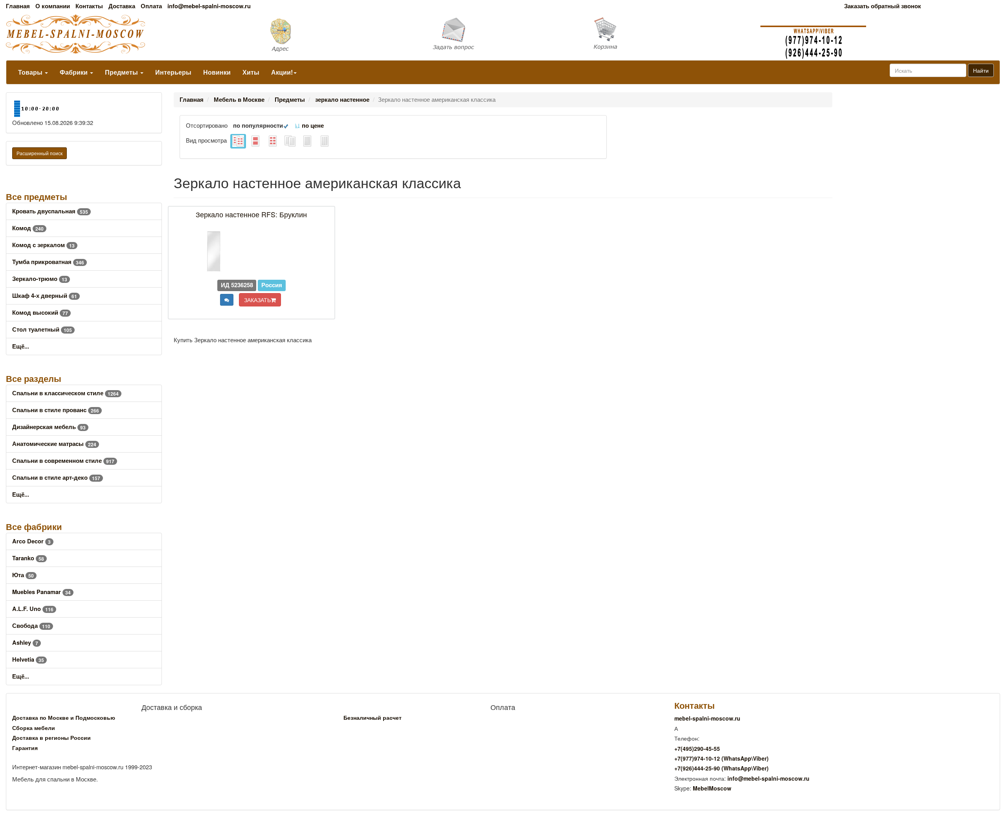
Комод (28, 228)
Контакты (89, 6)
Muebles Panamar (41, 592)
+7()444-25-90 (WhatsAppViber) (721, 768)
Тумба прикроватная (48, 262)
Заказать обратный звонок (882, 6)
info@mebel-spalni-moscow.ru (209, 6)
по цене (312, 125)
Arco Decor (31, 541)
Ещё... (20, 346)
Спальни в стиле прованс (55, 410)
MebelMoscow (712, 788)
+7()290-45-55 (697, 748)
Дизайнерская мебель (49, 427)
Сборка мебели (33, 728)
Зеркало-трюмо (39, 279)
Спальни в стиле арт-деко (56, 477)
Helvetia (28, 659)
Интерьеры (173, 72)
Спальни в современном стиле (63, 461)
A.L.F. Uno (32, 609)
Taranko (28, 558)
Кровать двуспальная (50, 211)
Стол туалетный (42, 329)
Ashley (25, 642)
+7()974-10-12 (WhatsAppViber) (721, 758)
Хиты (250, 72)
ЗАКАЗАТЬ (257, 300)
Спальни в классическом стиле (65, 393)
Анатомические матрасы (54, 444)
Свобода (31, 626)
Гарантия (25, 748)
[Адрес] (335, 34)
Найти (981, 70)
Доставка (121, 6)
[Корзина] (671, 34)
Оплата (151, 6)
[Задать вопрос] (503, 34)
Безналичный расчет (372, 717)
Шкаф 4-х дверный (44, 296)
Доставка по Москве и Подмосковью (63, 717)
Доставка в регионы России (51, 737)
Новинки (217, 72)
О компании (52, 6)
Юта (23, 575)
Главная (18, 6)
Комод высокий (40, 312)
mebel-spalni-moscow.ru (707, 718)
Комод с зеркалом (43, 245)
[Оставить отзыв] (226, 300)
